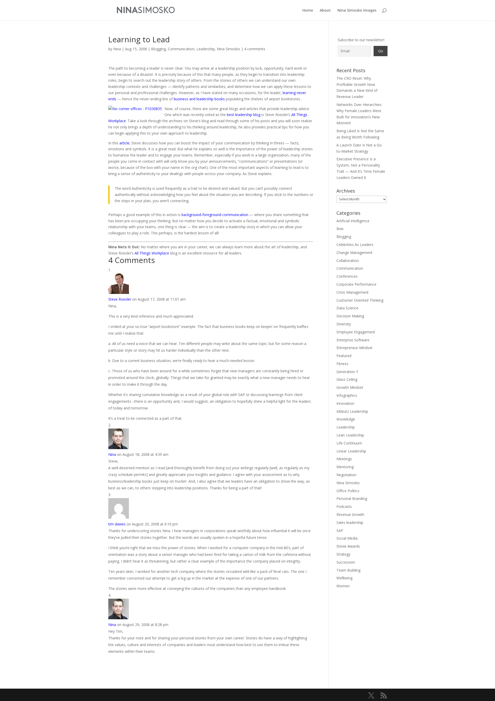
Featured (343, 355)
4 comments (254, 48)
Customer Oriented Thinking (359, 300)
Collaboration (347, 260)
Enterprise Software (352, 339)
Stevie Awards (348, 546)
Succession (345, 562)
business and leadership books (199, 98)
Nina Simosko (228, 48)
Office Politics (347, 490)
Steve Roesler (119, 299)
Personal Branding (351, 498)
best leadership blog (243, 114)
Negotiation (346, 474)
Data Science (347, 308)
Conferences (347, 276)
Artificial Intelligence (352, 220)
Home (307, 11)
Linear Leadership (351, 451)
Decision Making (350, 316)
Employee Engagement (355, 331)
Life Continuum (349, 443)
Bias (340, 228)
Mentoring (345, 466)
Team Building (348, 570)
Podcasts (344, 506)
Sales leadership (349, 522)
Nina (117, 48)
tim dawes (117, 524)
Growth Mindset (349, 387)
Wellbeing (344, 577)
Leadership (205, 48)
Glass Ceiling (346, 379)
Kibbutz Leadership (352, 411)
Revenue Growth (350, 514)
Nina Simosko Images (356, 11)
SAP (339, 530)
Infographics (346, 395)
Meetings (344, 458)
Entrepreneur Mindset (354, 347)
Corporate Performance (356, 284)
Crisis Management (352, 292)
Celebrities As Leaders (354, 244)
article (124, 143)
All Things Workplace (152, 253)
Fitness (342, 363)
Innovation (345, 403)
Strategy (343, 554)
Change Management (354, 252)
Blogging (158, 48)
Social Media (347, 538)
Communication (181, 48)
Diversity (343, 323)
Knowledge (345, 419)
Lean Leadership (350, 435)
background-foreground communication (215, 214)
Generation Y (347, 371)
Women (343, 585)
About (325, 11)
